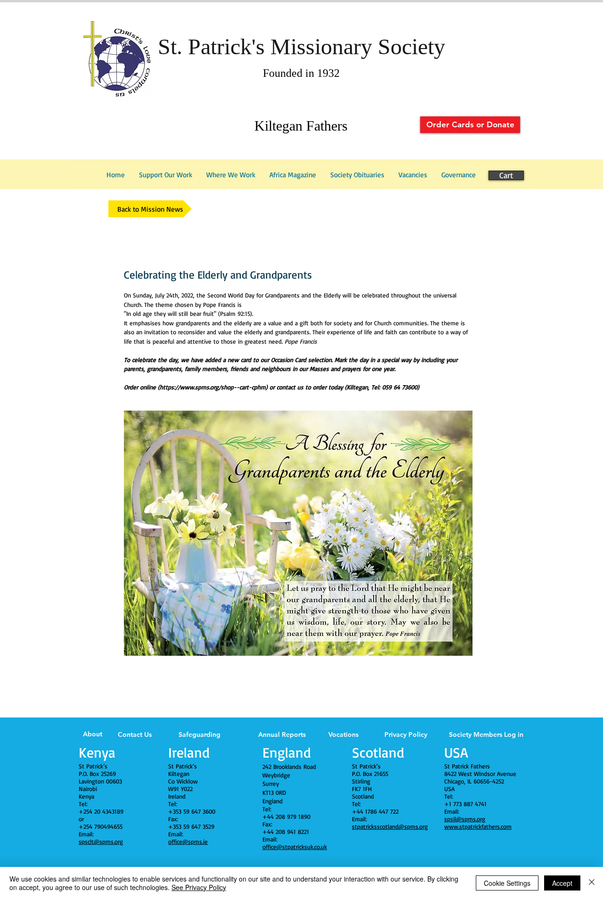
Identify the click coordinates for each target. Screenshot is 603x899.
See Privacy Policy (198, 887)
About (92, 734)
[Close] (591, 882)
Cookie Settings (507, 883)
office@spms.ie (188, 841)
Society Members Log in (486, 734)
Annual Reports (282, 734)
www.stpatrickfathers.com (478, 826)
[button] (458, 175)
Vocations (343, 734)
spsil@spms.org (464, 819)
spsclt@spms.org (101, 841)
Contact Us (135, 734)
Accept (562, 883)
